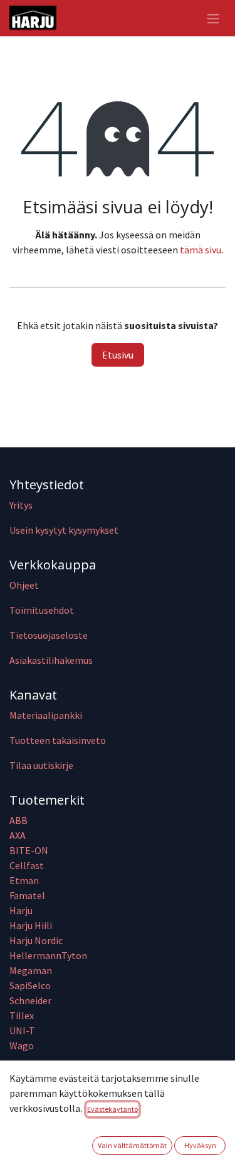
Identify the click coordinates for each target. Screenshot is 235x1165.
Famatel (28, 895)
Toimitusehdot (41, 610)
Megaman (30, 970)
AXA (17, 835)
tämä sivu (200, 249)
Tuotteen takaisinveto (57, 740)
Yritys (21, 505)
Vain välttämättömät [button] (132, 1145)
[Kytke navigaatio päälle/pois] (213, 18)
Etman (24, 880)
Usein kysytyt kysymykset (63, 530)
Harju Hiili (30, 925)
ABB (18, 820)
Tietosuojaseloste (48, 635)
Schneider (31, 1000)
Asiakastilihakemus (51, 660)
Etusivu (117, 354)
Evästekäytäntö (112, 1109)
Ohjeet (24, 585)
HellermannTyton (49, 955)
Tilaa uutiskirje (41, 765)
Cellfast (27, 865)
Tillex (21, 1015)
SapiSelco (30, 985)
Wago (21, 1045)
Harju (21, 910)
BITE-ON (28, 850)
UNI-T (22, 1030)
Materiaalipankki (45, 715)
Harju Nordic (36, 940)
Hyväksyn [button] (200, 1145)
